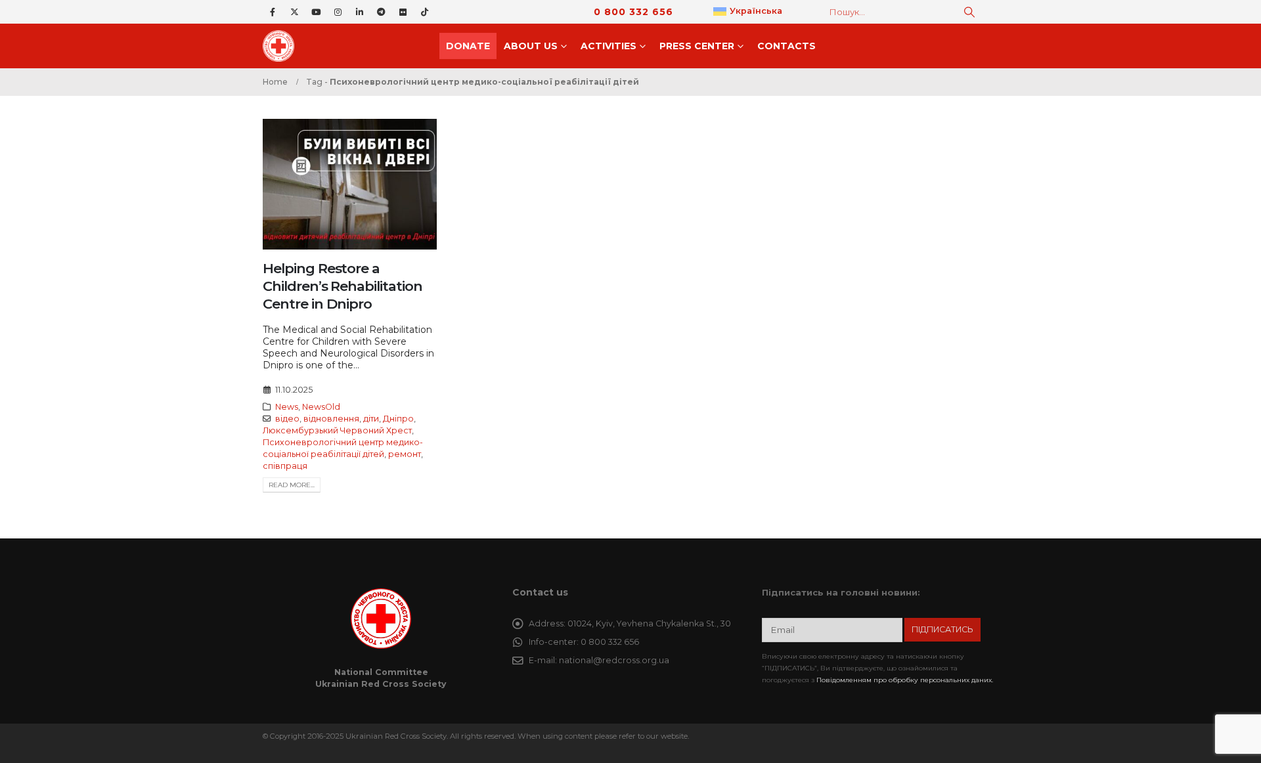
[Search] (969, 12)
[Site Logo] (282, 46)
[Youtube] (316, 12)
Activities (608, 46)
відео (287, 419)
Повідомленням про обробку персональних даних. (904, 680)
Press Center (696, 46)
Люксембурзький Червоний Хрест (337, 430)
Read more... (292, 485)
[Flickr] (402, 12)
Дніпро (398, 419)
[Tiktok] (424, 12)
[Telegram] (381, 12)
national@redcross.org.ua (614, 660)
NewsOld (321, 407)
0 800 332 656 (633, 12)
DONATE (468, 46)
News (286, 407)
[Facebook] (272, 12)
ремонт (404, 454)
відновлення (331, 419)
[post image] (350, 184)
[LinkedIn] (359, 12)
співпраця (285, 466)
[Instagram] (337, 12)
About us (531, 46)
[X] (294, 12)
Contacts (786, 46)
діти (371, 419)
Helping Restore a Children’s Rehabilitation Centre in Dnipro (342, 286)
